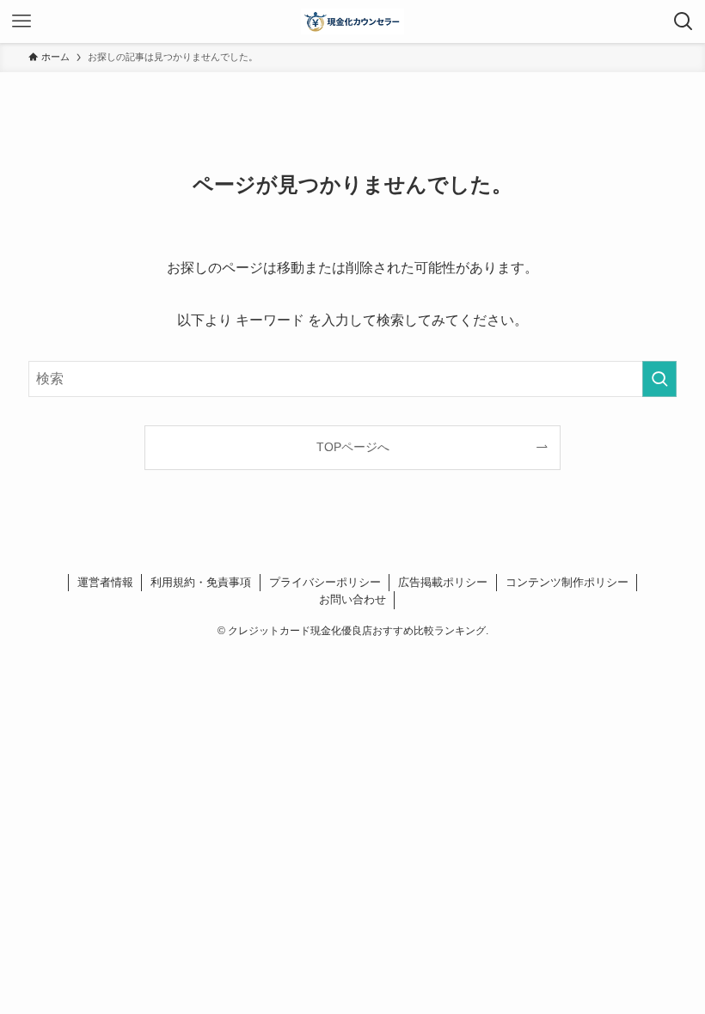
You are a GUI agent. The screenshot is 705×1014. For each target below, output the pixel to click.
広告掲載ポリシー (442, 582)
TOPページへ (352, 447)
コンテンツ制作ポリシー (567, 582)
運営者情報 (105, 582)
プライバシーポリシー (325, 582)
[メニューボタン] (21, 21)
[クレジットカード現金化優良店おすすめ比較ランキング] (353, 21)
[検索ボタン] (683, 21)
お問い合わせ (352, 599)
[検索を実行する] (659, 379)
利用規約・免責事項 (200, 582)
